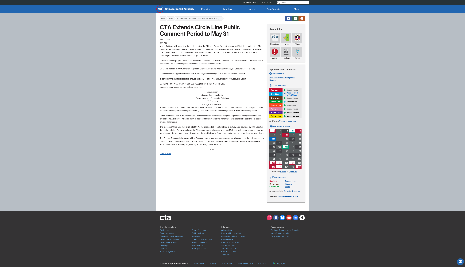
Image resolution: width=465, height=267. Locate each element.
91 (274, 159)
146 (273, 167)
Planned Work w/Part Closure (293, 94)
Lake (294, 181)
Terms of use (198, 263)
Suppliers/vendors (229, 248)
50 (293, 147)
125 (292, 163)
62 (274, 151)
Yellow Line (276, 116)
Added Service (293, 113)
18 (287, 139)
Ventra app (164, 248)
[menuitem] (205, 9)
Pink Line (275, 109)
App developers (228, 245)
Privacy (213, 263)
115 (299, 159)
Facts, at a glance (167, 251)
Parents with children (230, 242)
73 (300, 151)
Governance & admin (169, 242)
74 (274, 155)
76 (280, 155)
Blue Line (275, 94)
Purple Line (276, 112)
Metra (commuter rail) (280, 233)
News (171, 19)
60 (300, 147)
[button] (189, 227)
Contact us (262, 263)
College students (228, 239)
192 (299, 167)
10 (287, 135)
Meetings (196, 236)
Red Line (274, 90)
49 (274, 147)
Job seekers (226, 230)
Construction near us (230, 251)
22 (300, 139)
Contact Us (267, 2)
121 (280, 163)
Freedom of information (202, 239)
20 (293, 139)
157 (286, 167)
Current (282, 121)
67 (287, 151)
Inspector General (199, 242)
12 (300, 135)
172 (292, 167)
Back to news (165, 154)
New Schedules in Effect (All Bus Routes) (282, 79)
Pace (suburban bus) (280, 236)
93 (287, 159)
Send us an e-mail (167, 233)
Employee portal (198, 248)
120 (273, 163)
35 (280, 143)
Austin (287, 187)
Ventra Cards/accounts (169, 239)
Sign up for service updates (171, 236)
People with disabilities (231, 233)
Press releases (198, 245)
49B (279, 147)
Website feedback (245, 263)
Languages (280, 263)
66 (280, 151)
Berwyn (288, 181)
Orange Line (276, 105)
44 (300, 143)
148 (280, 167)
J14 (273, 139)
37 (293, 143)
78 (287, 155)
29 (274, 143)
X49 (286, 147)
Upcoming (292, 121)
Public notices (198, 233)
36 (287, 143)
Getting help (165, 230)
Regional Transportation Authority (285, 230)
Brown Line (276, 98)
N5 (293, 131)
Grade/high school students (233, 236)
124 (286, 163)
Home (163, 19)
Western (288, 184)
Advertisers (226, 255)
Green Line (275, 102)
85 (300, 155)
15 (280, 139)
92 (280, 159)
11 (293, 135)
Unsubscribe (226, 263)
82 (293, 155)
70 (293, 151)
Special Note (292, 102)
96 (293, 159)
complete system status (288, 196)
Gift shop (163, 245)
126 (299, 163)
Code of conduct (199, 230)
